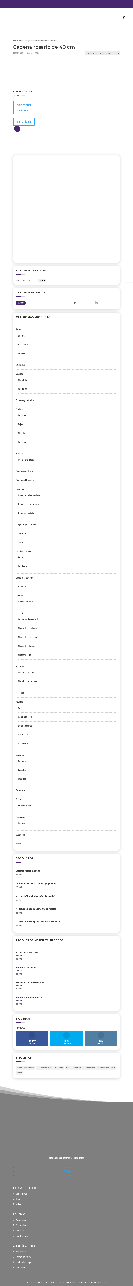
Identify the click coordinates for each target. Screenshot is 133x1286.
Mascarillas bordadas (27, 628)
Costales (22, 415)
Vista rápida (24, 121)
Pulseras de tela (25, 805)
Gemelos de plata (26, 513)
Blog (18, 1199)
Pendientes (23, 566)
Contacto (21, 1267)
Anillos (21, 557)
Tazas (18, 843)
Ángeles (21, 708)
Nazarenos (20, 755)
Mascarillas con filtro (27, 637)
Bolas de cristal (25, 725)
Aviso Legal (21, 1220)
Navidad (19, 702)
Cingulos (22, 770)
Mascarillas (21, 613)
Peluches (22, 353)
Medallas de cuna (26, 672)
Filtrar (21, 303)
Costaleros (20, 409)
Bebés (18, 329)
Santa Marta (77, 1068)
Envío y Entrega (24, 1262)
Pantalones (23, 442)
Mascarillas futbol (26, 646)
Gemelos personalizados (29, 504)
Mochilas (20, 693)
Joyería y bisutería (23, 551)
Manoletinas (24, 380)
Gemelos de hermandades (29, 495)
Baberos (21, 335)
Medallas (20, 666)
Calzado (19, 373)
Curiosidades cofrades (25, 1068)
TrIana (19, 1073)
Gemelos (20, 489)
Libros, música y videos (26, 577)
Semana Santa (90, 1068)
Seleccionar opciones (24, 107)
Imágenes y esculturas (26, 524)
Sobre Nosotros (24, 1193)
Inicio (15, 40)
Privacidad (21, 1225)
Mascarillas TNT (25, 655)
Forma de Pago (23, 1256)
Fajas (20, 424)
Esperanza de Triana (44, 1068)
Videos (19, 1204)
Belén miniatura (25, 717)
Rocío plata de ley (26, 459)
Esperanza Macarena (25, 480)
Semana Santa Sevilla (106, 1068)
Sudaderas (20, 834)
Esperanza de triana (24, 471)
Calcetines (20, 365)
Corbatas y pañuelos (25, 400)
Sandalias (22, 389)
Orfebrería (20, 790)
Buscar (42, 280)
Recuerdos (20, 817)
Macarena (59, 1068)
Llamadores (21, 586)
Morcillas (22, 433)
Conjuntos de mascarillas (29, 619)
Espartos (22, 779)
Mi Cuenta (21, 1251)
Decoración (23, 734)
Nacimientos (23, 743)
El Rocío (19, 453)
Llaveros (19, 595)
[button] (17, 129)
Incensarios (21, 533)
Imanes (21, 823)
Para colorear (24, 344)
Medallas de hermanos (28, 681)
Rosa (68, 1068)
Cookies (20, 1230)
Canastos (22, 761)
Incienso (19, 542)
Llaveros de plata (25, 601)
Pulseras (20, 799)
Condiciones (22, 1236)
